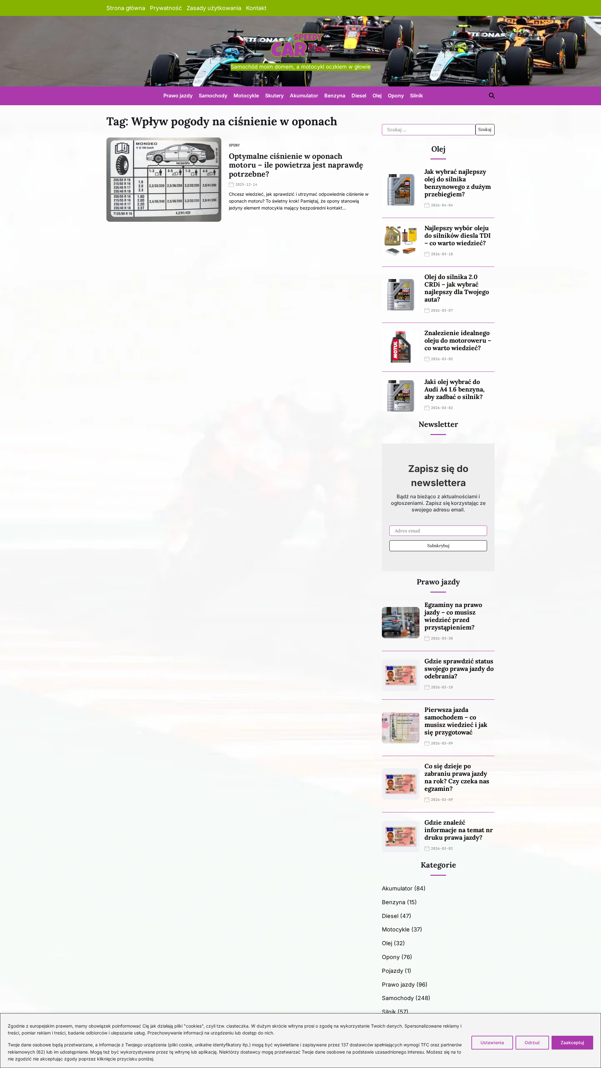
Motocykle (246, 95)
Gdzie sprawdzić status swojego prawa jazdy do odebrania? (459, 668)
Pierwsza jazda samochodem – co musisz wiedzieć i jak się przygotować (455, 721)
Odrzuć (532, 1042)
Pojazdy (392, 970)
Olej (377, 95)
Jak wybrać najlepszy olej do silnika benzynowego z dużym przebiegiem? (457, 183)
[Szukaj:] (428, 129)
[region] (300, 1040)
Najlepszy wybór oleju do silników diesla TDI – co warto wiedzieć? (457, 235)
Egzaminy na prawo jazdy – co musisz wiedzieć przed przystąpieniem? (453, 616)
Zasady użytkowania (214, 8)
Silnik (416, 95)
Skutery (274, 95)
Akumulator (304, 95)
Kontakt (256, 8)
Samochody (213, 95)
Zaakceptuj (572, 1042)
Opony (396, 95)
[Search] (492, 95)
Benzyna (334, 95)
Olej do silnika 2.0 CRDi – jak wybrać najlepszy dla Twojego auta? (456, 288)
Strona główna (125, 8)
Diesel (359, 95)
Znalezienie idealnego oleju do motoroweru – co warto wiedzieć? (457, 340)
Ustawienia (492, 1042)
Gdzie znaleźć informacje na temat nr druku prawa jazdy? (458, 829)
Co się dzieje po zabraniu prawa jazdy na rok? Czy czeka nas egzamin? (456, 777)
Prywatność (166, 8)
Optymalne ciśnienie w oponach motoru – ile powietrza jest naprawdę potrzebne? (296, 165)
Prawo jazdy (178, 95)
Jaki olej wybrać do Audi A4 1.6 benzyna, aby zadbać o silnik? (454, 389)
